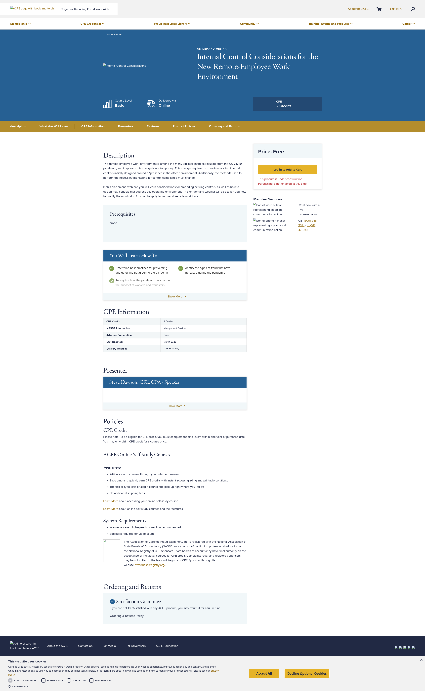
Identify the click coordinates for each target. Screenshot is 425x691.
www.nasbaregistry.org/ (150, 565)
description (18, 126)
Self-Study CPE (114, 34)
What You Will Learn (54, 126)
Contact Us (85, 646)
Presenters (125, 126)
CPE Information (93, 126)
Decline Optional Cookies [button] (307, 673)
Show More (175, 296)
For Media (109, 646)
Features (153, 126)
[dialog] (212, 673)
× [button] (421, 660)
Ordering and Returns (224, 126)
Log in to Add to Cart (287, 169)
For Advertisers (136, 646)
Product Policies (184, 126)
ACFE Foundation (167, 646)
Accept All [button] (264, 673)
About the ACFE (358, 8)
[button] (114, 686)
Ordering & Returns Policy (127, 616)
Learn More (110, 501)
